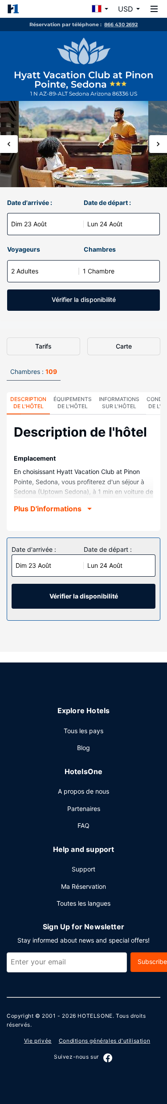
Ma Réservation (83, 886)
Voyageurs (23, 249)
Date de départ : (107, 202)
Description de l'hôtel (28, 402)
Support (83, 869)
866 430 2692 (121, 24)
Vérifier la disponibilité (84, 299)
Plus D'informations (47, 508)
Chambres (100, 249)
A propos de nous (83, 791)
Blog (83, 747)
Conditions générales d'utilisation (104, 1040)
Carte (124, 346)
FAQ (83, 825)
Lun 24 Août (104, 224)
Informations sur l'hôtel (119, 402)
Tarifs (43, 346)
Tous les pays (83, 731)
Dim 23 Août (29, 224)
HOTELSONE (94, 1015)
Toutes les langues (83, 903)
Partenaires (83, 808)
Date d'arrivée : (29, 202)
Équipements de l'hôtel (72, 402)
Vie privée (38, 1040)
